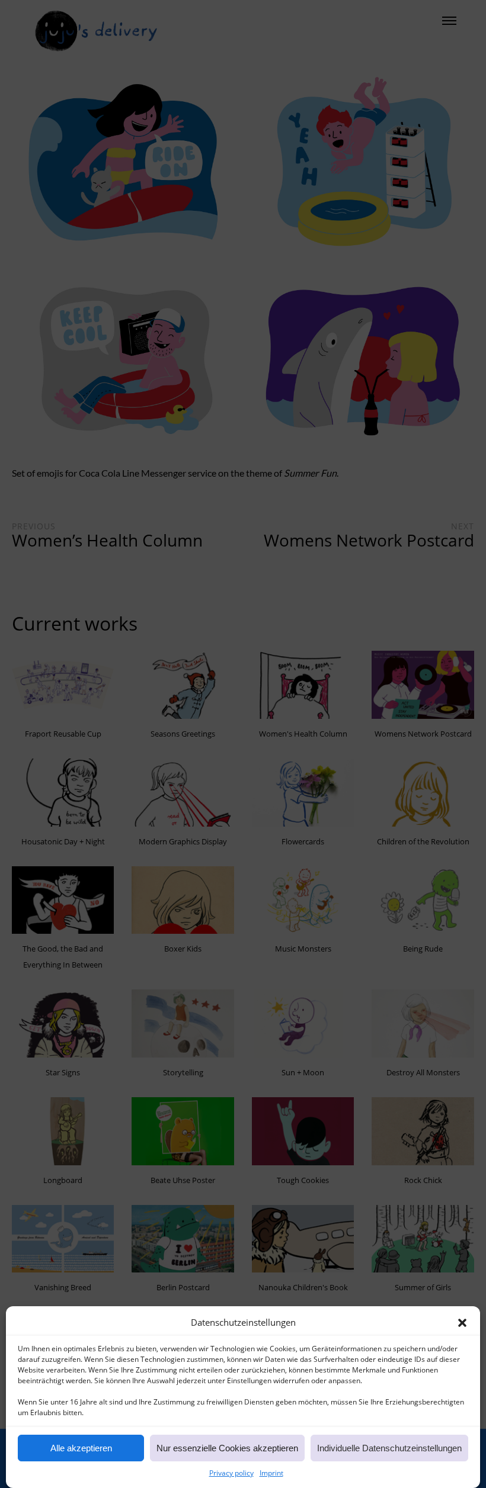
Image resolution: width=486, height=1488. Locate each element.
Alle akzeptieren (81, 1448)
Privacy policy (231, 1473)
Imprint (271, 1473)
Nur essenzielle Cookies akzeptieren (227, 1448)
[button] (462, 1323)
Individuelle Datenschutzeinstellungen (389, 1448)
